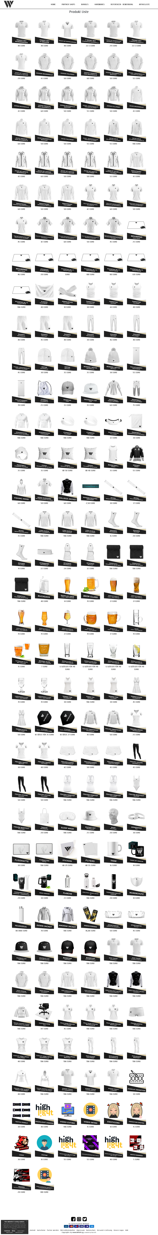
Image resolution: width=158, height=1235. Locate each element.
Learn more (21, 1231)
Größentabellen (69, 1230)
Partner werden (53, 1230)
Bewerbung (128, 4)
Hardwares (100, 4)
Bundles (85, 4)
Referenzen (116, 4)
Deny (13, 1231)
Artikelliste (144, 4)
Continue (7, 1231)
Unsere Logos (119, 1230)
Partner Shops (68, 4)
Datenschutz (91, 1230)
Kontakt (33, 1230)
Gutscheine (41, 1230)
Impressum (81, 1230)
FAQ (61, 1230)
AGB (126, 1230)
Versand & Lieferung (104, 1230)
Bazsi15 (94, 1232)
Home (53, 4)
